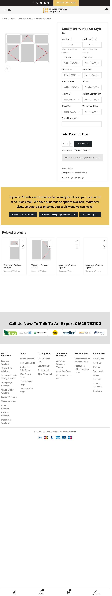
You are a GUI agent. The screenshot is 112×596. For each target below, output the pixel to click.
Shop (12, 18)
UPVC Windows (24, 18)
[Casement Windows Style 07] (41, 249)
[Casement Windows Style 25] (68, 340)
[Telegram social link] (48, 3)
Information (99, 500)
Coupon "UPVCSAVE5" (66, 3)
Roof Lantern (81, 500)
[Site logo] (55, 10)
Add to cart (83, 144)
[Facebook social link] (33, 3)
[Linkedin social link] (44, 3)
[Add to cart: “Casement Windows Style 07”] (50, 241)
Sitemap (72, 578)
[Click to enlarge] (7, 69)
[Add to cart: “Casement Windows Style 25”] (77, 241)
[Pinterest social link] (41, 3)
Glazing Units (45, 500)
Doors (23, 500)
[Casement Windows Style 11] (14, 249)
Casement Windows (42, 18)
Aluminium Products (61, 501)
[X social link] (37, 3)
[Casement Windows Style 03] (95, 340)
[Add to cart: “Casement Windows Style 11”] (22, 241)
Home (4, 18)
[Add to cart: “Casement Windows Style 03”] (104, 241)
